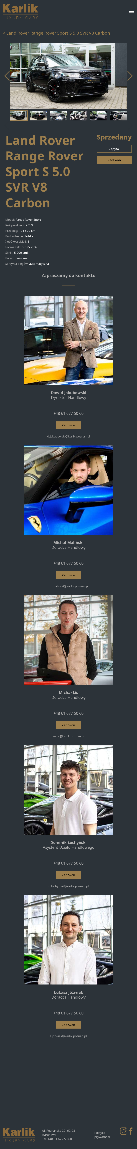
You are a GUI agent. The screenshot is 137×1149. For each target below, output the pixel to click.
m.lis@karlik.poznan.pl (68, 736)
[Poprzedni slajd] (7, 125)
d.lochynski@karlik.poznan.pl (69, 886)
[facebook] (130, 1131)
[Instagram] (123, 1131)
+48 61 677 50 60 (68, 413)
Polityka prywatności (102, 1135)
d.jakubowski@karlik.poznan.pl (68, 436)
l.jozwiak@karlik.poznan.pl (68, 1036)
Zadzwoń (114, 160)
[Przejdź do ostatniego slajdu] (7, 76)
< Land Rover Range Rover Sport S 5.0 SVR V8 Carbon (56, 33)
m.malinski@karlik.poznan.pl (68, 586)
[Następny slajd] (129, 76)
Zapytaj (114, 149)
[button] (19, 115)
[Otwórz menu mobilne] (131, 11)
